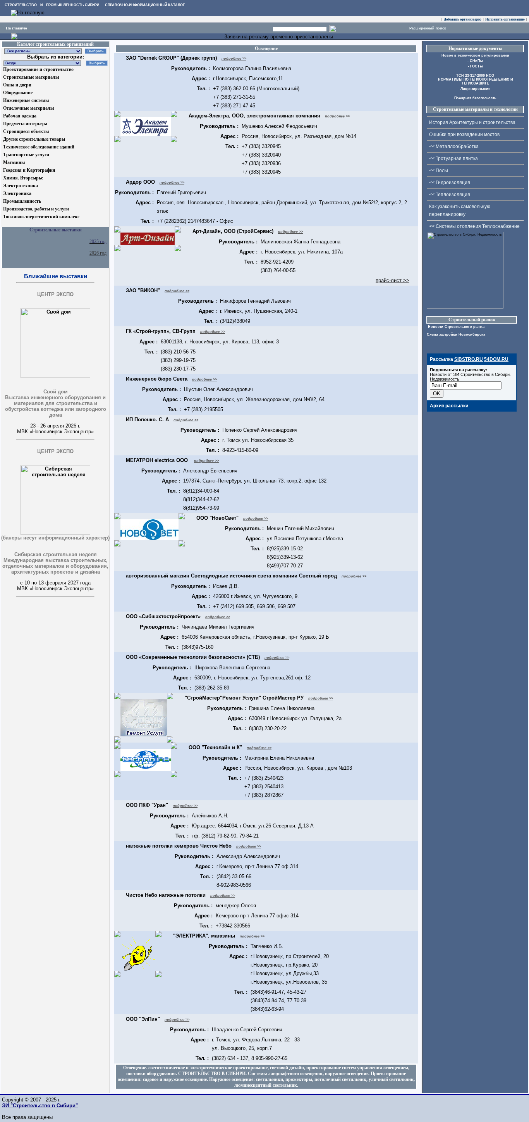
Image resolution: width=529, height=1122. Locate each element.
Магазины (14, 162)
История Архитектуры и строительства (472, 122)
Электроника (17, 193)
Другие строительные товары (34, 139)
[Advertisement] (40, 646)
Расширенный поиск (427, 28)
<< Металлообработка (454, 146)
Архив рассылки (449, 405)
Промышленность (22, 201)
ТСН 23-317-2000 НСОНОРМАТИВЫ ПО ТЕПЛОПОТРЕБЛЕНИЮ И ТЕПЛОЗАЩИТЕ (475, 79)
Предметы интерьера (25, 123)
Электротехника (20, 185)
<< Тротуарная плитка (453, 158)
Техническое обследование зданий (38, 147)
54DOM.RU (496, 359)
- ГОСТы (475, 66)
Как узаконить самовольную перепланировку (459, 210)
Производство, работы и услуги (36, 209)
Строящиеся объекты (26, 131)
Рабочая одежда (19, 116)
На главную (14, 28)
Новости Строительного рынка (455, 327)
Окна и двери (17, 85)
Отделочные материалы (28, 108)
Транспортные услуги (26, 154)
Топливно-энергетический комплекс (41, 216)
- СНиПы (475, 61)
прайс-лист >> (392, 280)
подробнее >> (234, 58)
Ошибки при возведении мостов (464, 134)
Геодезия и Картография (29, 170)
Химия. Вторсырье (23, 178)
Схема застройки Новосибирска (456, 334)
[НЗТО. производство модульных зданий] (14, 38)
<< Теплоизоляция (449, 194)
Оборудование (18, 92)
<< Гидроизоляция (449, 182)
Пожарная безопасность (475, 98)
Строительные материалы (31, 77)
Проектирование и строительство (38, 69)
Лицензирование (475, 89)
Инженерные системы (26, 100)
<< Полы (438, 170)
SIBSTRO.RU (468, 359)
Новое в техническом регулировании (475, 55)
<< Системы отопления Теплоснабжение (474, 226)
